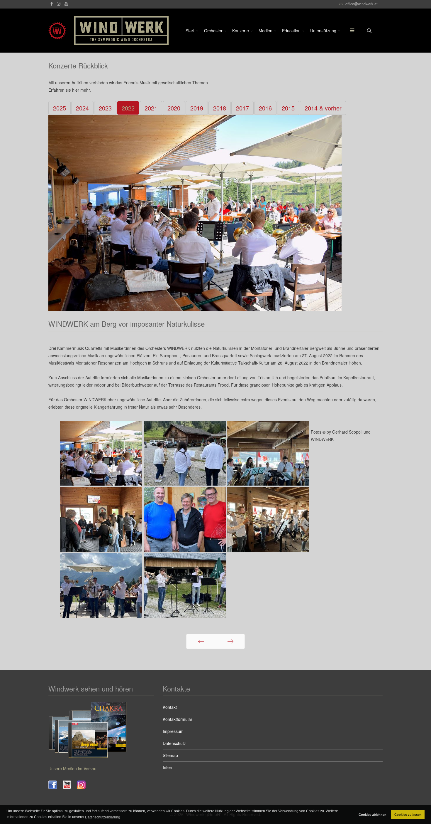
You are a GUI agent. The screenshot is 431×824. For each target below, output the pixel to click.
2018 (219, 108)
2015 (288, 108)
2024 (82, 108)
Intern (168, 767)
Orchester (213, 30)
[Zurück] (201, 641)
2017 (242, 108)
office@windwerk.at (361, 3)
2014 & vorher (323, 108)
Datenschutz (174, 743)
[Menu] (349, 31)
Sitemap (170, 755)
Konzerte (240, 30)
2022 (128, 108)
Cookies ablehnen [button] (372, 814)
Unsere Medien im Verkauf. (73, 768)
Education (291, 30)
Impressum (173, 731)
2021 (151, 108)
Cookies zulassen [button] (408, 814)
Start (190, 30)
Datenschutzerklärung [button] (102, 817)
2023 (105, 108)
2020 (173, 108)
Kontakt (170, 707)
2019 (196, 108)
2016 (265, 108)
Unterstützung (323, 30)
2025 (59, 108)
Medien (265, 30)
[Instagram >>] (84, 785)
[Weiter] (230, 641)
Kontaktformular (177, 719)
